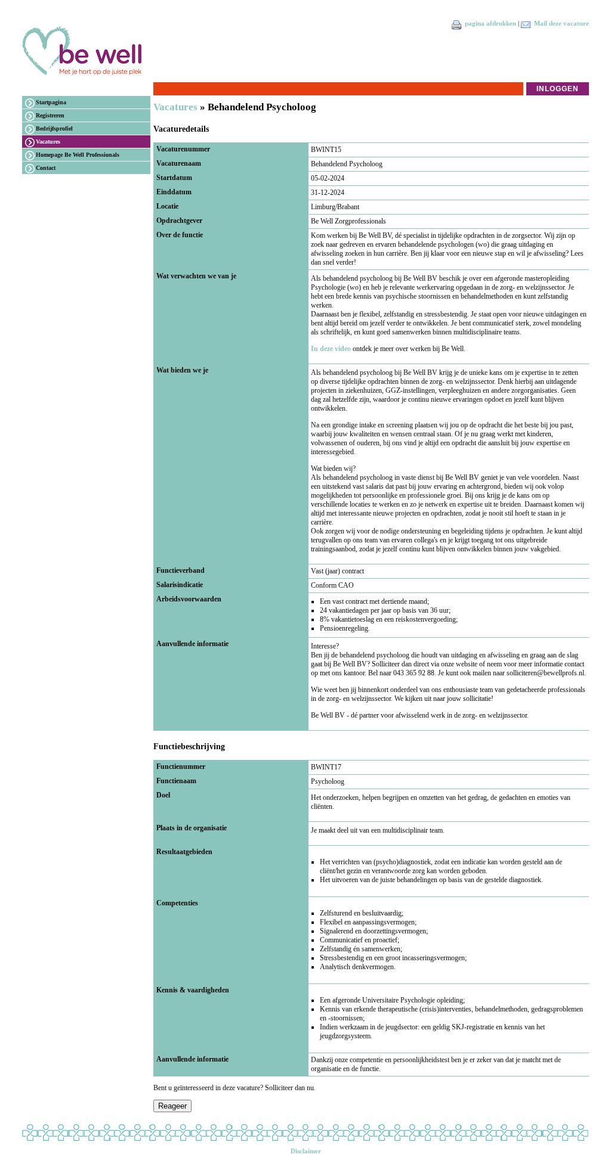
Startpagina (51, 102)
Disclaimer (306, 1151)
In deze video (331, 349)
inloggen (557, 89)
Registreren (50, 115)
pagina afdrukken (490, 23)
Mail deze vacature (561, 23)
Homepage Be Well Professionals (77, 154)
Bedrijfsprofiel (54, 128)
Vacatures (48, 141)
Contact (45, 168)
